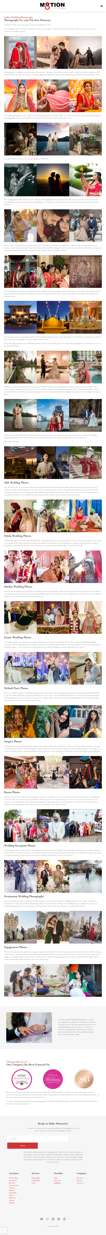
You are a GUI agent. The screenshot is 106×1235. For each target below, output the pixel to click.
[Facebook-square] (58, 1219)
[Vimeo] (53, 1219)
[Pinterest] (64, 1219)
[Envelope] (41, 1219)
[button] (101, 6)
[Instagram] (47, 1219)
